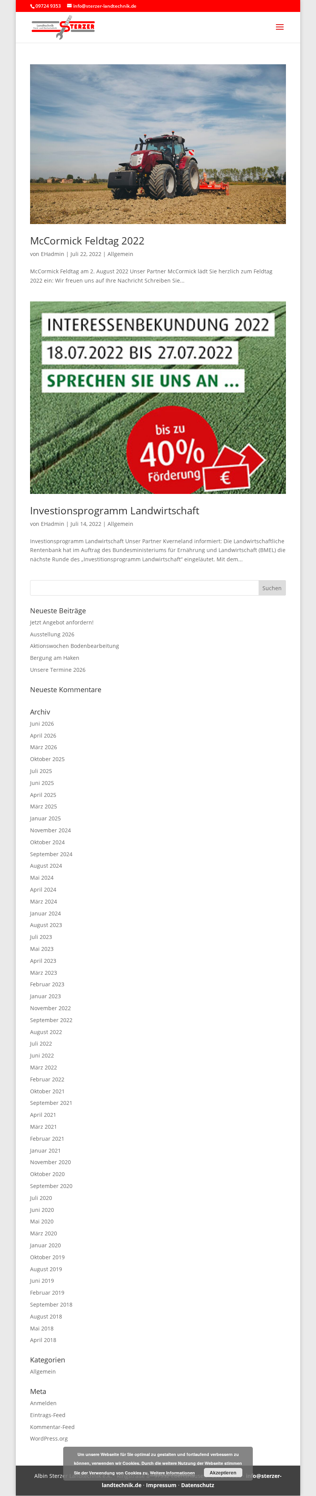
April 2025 (43, 794)
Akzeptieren (223, 1472)
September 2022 (51, 1020)
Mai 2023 (42, 948)
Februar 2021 (47, 1138)
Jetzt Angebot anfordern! (62, 622)
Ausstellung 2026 (52, 634)
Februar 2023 (47, 984)
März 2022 (43, 1067)
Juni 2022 (42, 1055)
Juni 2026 (42, 723)
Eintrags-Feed (48, 1415)
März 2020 (43, 1233)
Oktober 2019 (47, 1257)
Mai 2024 (42, 877)
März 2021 (43, 1126)
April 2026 (43, 735)
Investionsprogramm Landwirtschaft (114, 510)
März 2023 (43, 972)
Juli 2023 (41, 936)
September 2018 (51, 1304)
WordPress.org (49, 1438)
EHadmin (52, 254)
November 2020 (50, 1162)
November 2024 (50, 830)
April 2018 (43, 1340)
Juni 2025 (42, 782)
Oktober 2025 (47, 759)
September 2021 (51, 1102)
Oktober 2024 (47, 842)
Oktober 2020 (47, 1174)
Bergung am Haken (54, 657)
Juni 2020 (42, 1209)
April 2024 (43, 889)
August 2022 (46, 1032)
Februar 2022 (47, 1079)
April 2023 (43, 960)
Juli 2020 (41, 1197)
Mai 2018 (42, 1328)
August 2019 (46, 1269)
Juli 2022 (41, 1043)
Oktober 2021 (47, 1091)
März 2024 (43, 901)
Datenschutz (197, 1485)
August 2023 (46, 925)
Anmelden (43, 1403)
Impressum (161, 1485)
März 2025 (43, 806)
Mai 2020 (42, 1221)
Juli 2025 (41, 771)
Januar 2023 (45, 996)
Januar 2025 (45, 818)
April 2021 (43, 1114)
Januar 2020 (45, 1245)
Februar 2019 (47, 1292)
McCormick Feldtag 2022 (87, 241)
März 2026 (43, 747)
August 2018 (46, 1316)
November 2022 (50, 1008)
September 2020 (51, 1186)
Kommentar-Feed (52, 1427)
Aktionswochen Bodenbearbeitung (74, 645)
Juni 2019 (42, 1280)
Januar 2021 (45, 1150)
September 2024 (51, 854)
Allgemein (120, 254)
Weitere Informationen (172, 1473)
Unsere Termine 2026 (58, 669)
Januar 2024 (45, 913)
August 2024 (46, 865)
